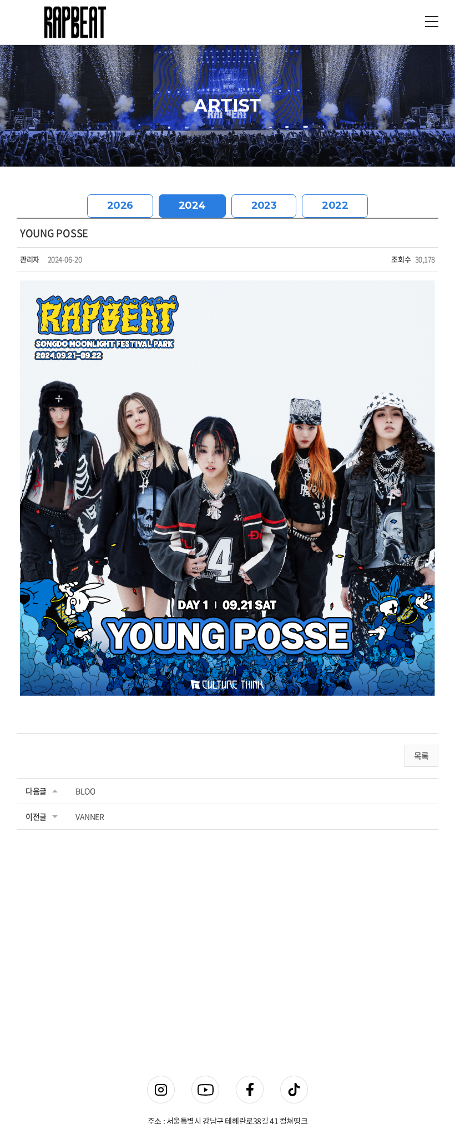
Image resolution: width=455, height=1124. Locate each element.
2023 (264, 205)
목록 (421, 756)
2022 (335, 205)
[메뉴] (431, 21)
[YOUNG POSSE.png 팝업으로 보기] (227, 288)
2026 (120, 205)
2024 (192, 205)
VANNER (89, 816)
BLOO (85, 790)
